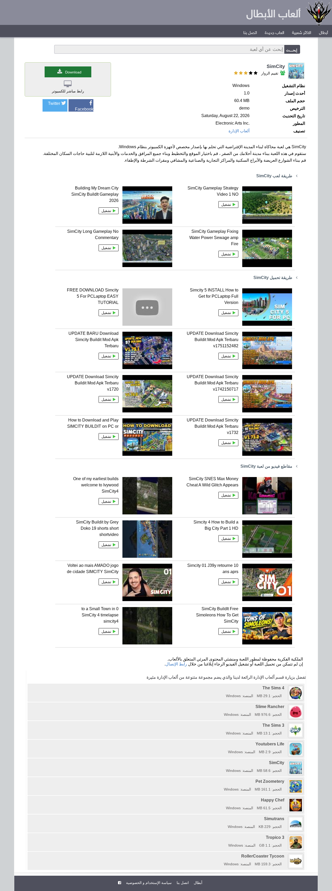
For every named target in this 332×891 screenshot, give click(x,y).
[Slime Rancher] (222, 706)
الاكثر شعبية (301, 33)
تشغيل (226, 204)
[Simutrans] (226, 819)
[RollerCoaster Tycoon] (222, 856)
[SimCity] (224, 762)
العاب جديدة (274, 33)
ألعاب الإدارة (239, 131)
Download (73, 72)
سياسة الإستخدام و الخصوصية (148, 883)
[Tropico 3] (226, 837)
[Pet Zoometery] (222, 781)
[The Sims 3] (224, 725)
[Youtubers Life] (226, 744)
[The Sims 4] (224, 688)
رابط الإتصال (176, 664)
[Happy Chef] (224, 800)
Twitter (54, 103)
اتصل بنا (250, 33)
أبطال (323, 33)
